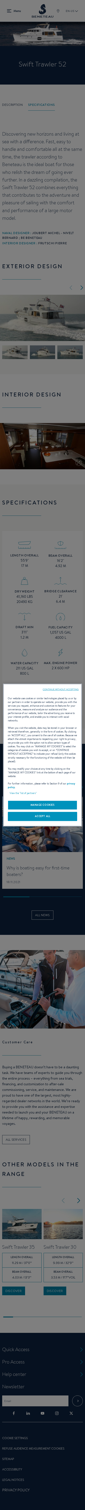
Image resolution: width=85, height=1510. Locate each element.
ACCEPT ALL (42, 816)
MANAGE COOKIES (43, 805)
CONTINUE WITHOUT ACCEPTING (61, 689)
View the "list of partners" (23, 793)
